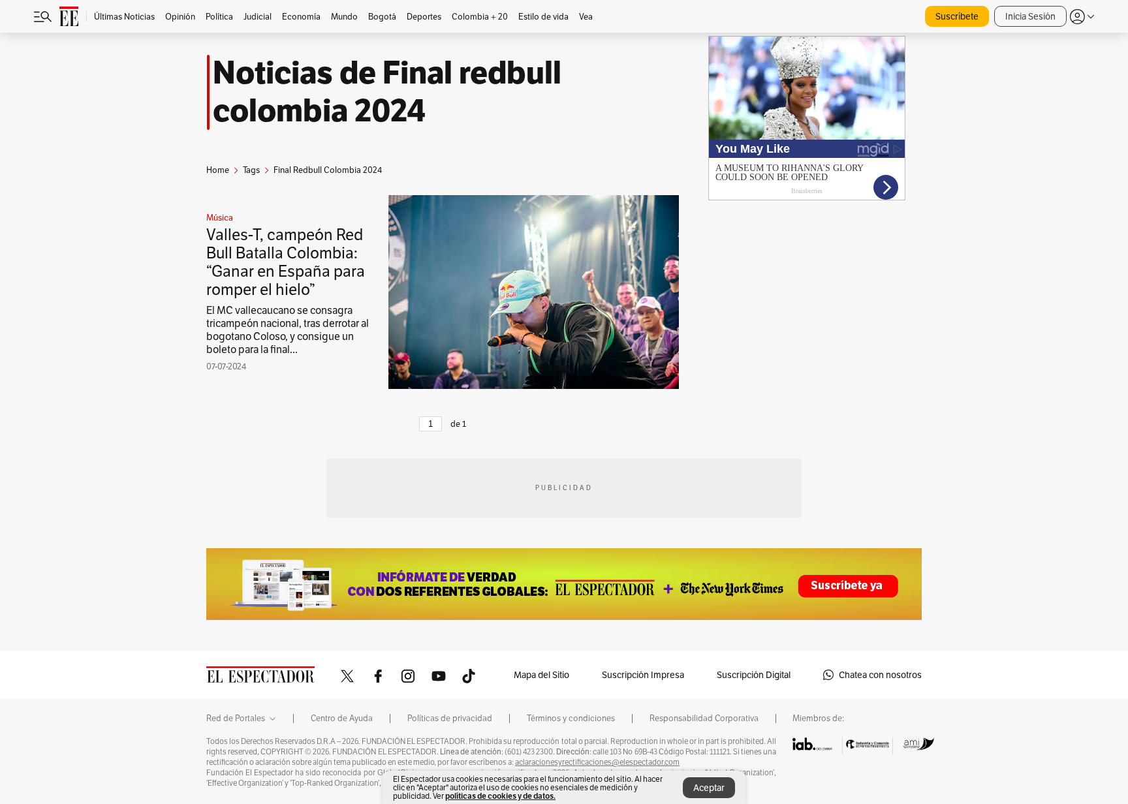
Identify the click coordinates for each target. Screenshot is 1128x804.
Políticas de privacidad (449, 718)
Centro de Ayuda (342, 718)
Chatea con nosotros (880, 675)
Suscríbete (957, 16)
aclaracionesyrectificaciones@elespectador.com (597, 762)
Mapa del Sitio (541, 675)
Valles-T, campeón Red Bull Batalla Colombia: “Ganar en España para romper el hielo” (285, 262)
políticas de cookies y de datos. (500, 796)
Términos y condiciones (571, 718)
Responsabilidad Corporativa (704, 718)
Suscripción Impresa (643, 675)
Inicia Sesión (1030, 16)
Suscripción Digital (754, 675)
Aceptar (709, 788)
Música (219, 218)
